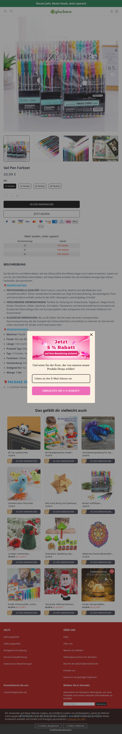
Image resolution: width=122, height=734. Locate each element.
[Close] (91, 334)
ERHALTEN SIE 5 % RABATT (61, 390)
